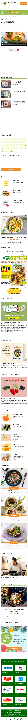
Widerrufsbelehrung (14, 714)
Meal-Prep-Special (17, 190)
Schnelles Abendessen (14, 491)
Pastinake (15, 434)
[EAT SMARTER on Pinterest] (10, 719)
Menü (2, 13)
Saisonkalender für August (8, 398)
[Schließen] (1, 3)
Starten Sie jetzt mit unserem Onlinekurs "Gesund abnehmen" (12, 322)
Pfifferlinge (16, 444)
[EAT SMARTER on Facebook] (6, 719)
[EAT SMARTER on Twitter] (17, 719)
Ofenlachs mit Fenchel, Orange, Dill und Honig (14, 237)
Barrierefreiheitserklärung (9, 716)
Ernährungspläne (17, 200)
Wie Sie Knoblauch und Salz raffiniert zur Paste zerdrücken (19, 102)
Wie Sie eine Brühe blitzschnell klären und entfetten (19, 83)
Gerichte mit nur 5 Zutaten (14, 545)
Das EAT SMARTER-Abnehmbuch (9, 364)
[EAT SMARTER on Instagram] (14, 719)
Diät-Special (16, 180)
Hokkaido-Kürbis (17, 414)
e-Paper (25, 287)
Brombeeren (16, 424)
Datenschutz (17, 710)
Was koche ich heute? (14, 518)
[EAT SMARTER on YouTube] (21, 719)
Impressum (9, 710)
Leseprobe (3, 287)
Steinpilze (15, 454)
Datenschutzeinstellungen (14, 712)
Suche (22, 13)
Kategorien (23, 716)
